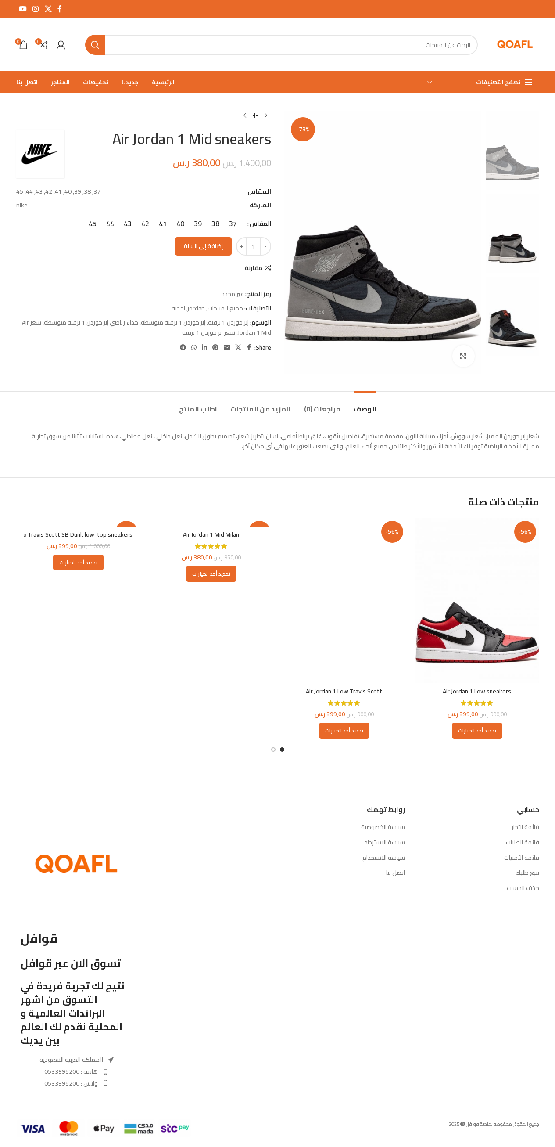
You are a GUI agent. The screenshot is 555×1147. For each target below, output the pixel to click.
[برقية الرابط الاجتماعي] (183, 347)
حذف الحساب (523, 888)
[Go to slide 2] (273, 749)
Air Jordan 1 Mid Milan (211, 534)
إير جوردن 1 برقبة (228, 322)
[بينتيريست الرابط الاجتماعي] (215, 347)
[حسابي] (61, 45)
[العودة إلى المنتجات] (255, 116)
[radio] (233, 223)
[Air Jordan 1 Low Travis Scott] (344, 600)
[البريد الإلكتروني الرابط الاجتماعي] (227, 347)
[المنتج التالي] (245, 116)
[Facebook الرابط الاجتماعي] (59, 8)
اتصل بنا (395, 873)
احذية (178, 308)
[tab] (365, 404)
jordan (196, 308)
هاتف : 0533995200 (71, 1071)
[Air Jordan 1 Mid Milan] (211, 522)
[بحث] (95, 45)
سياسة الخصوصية (383, 827)
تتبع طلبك (527, 873)
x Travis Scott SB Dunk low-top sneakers (78, 534)
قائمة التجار (525, 827)
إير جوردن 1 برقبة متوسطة (173, 322)
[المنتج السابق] (266, 116)
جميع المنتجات (225, 308)
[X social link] (48, 8)
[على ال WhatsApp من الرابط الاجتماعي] (194, 347)
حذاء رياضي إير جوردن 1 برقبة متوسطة (91, 322)
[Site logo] (515, 44)
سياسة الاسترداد (385, 842)
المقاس (260, 223)
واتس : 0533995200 (71, 1083)
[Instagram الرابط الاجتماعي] (36, 8)
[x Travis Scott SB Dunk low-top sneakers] (78, 522)
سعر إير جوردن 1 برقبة (208, 332)
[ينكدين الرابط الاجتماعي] (204, 347)
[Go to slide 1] (282, 749)
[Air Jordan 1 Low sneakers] (477, 600)
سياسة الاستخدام (383, 858)
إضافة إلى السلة (203, 246)
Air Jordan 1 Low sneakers (477, 691)
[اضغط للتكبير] (463, 356)
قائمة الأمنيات (521, 858)
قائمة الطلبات (522, 842)
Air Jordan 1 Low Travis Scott (344, 691)
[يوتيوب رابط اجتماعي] (23, 8)
